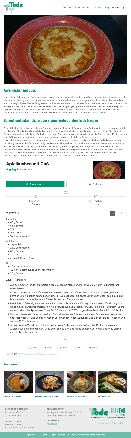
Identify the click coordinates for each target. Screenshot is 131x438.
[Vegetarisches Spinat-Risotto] (81, 372)
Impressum (104, 423)
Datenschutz (118, 423)
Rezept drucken (37, 184)
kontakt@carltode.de (23, 427)
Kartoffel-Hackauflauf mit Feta (46, 396)
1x (113, 213)
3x (122, 213)
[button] (123, 7)
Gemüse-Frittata (104, 396)
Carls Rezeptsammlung (33, 354)
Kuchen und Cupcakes (50, 354)
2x (117, 213)
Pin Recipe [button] (97, 184)
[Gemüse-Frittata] (112, 372)
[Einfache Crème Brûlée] (18, 372)
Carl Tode (10, 354)
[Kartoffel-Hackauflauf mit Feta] (49, 372)
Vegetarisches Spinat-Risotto (77, 396)
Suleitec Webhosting (96, 435)
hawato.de (52, 424)
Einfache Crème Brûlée (12, 396)
